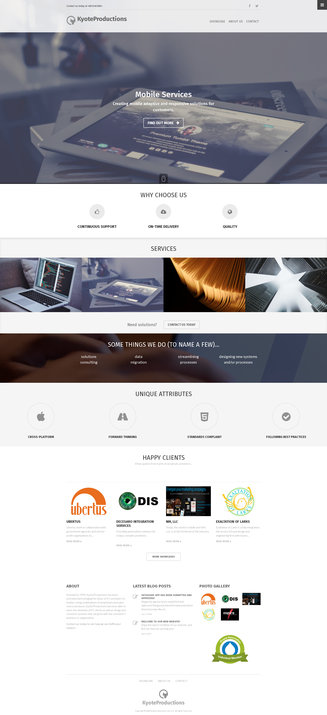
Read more (73, 541)
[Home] (71, 19)
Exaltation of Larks (233, 522)
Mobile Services (163, 94)
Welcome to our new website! (160, 621)
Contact (252, 21)
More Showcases (163, 556)
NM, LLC (172, 522)
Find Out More (161, 123)
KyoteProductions (102, 19)
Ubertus (73, 522)
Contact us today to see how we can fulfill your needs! (93, 626)
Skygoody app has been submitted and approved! (166, 597)
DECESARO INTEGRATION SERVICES (135, 524)
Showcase (217, 21)
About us (236, 21)
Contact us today (182, 325)
